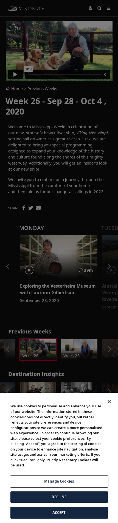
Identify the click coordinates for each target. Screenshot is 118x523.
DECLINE (59, 496)
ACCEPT (59, 512)
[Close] (109, 402)
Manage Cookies (59, 481)
